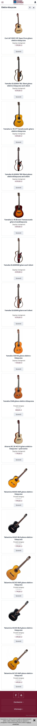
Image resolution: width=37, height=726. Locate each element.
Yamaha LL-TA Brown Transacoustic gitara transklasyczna (18, 221)
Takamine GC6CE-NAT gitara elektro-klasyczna (18, 493)
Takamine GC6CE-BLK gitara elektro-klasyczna (18, 538)
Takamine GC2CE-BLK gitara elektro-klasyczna (18, 629)
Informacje (18, 709)
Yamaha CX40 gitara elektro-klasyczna (18, 401)
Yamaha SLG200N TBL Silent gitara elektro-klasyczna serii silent (18, 84)
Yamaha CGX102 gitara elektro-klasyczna (18, 357)
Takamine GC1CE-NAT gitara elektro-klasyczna (18, 674)
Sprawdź (18, 51)
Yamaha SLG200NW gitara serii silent (18, 265)
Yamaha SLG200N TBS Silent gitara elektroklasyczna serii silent (18, 175)
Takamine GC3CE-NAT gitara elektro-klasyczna (18, 583)
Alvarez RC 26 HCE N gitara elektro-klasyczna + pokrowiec (18, 447)
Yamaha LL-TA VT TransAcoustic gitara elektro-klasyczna (18, 130)
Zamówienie (18, 702)
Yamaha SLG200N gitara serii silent (18, 310)
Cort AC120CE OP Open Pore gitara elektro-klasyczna (18, 39)
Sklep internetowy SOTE (31, 715)
